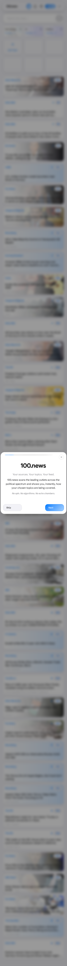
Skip (8, 507)
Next (50, 507)
